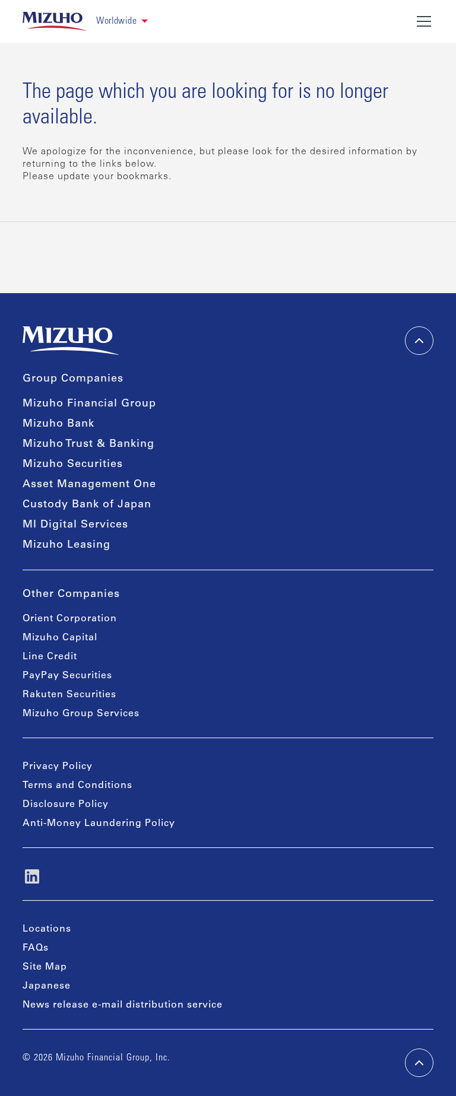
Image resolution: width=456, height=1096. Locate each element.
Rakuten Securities (69, 695)
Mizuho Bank (58, 424)
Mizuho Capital (60, 638)
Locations (47, 929)
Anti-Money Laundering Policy (99, 823)
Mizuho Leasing (66, 545)
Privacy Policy (58, 766)
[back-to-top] (419, 1063)
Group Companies (73, 379)
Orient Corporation (70, 619)
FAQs (36, 948)
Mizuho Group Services (81, 714)
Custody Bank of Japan (87, 505)
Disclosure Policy (66, 804)
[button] (122, 21)
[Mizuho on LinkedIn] (32, 876)
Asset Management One (89, 484)
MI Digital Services (75, 525)
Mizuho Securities (73, 464)
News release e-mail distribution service (123, 1005)
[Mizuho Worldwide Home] (55, 21)
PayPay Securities (67, 676)
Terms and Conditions (77, 785)
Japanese (47, 986)
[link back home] (71, 340)
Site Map (45, 967)
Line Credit (50, 657)
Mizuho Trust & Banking (88, 444)
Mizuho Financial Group (89, 404)
